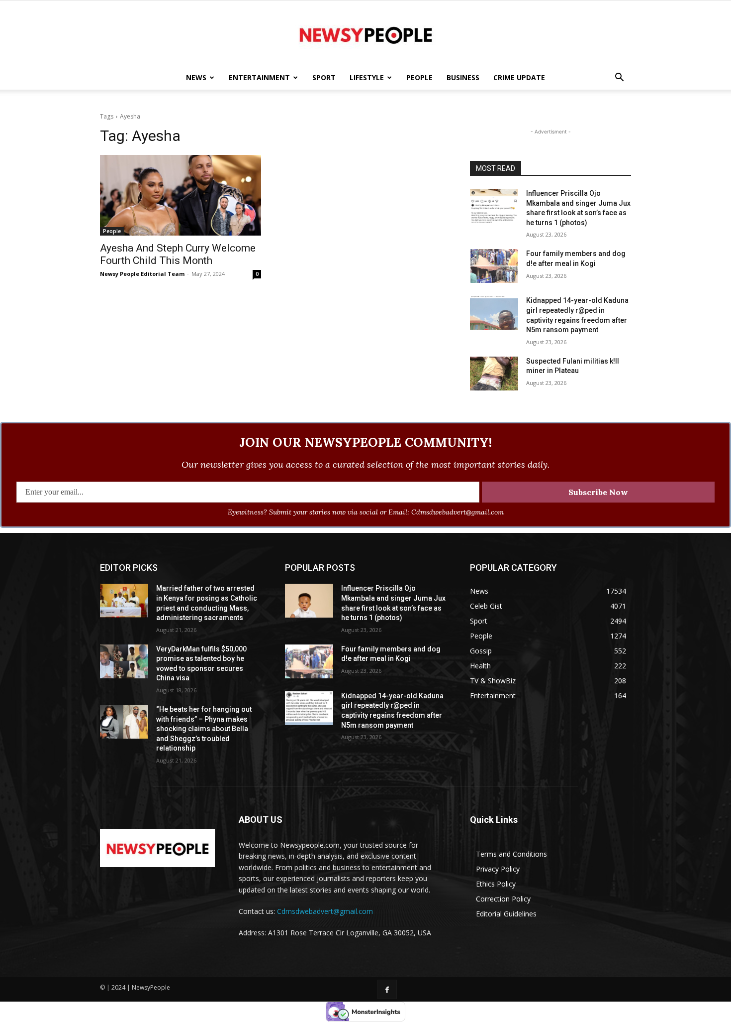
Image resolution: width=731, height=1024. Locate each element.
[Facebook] (387, 989)
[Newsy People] (365, 34)
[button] (619, 78)
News (196, 77)
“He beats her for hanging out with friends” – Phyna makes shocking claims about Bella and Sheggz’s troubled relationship (204, 728)
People (419, 77)
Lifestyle (367, 77)
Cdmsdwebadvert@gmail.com (325, 911)
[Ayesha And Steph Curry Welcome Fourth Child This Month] (180, 195)
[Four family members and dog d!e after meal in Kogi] (494, 266)
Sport (324, 77)
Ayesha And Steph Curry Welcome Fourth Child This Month (178, 254)
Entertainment (259, 77)
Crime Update (519, 77)
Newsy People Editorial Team (142, 273)
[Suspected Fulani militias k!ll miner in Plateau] (494, 373)
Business (463, 77)
